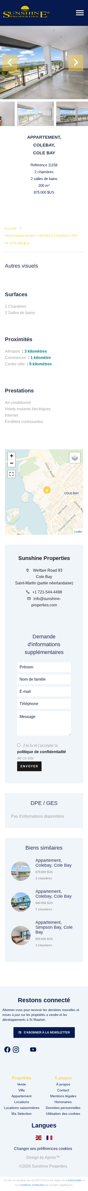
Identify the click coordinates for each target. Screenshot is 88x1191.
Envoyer (29, 766)
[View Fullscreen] (11, 474)
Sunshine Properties (44, 558)
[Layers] (74, 457)
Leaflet (78, 531)
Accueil (10, 228)
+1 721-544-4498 (47, 592)
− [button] (11, 463)
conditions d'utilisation (32, 1184)
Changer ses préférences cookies (43, 1149)
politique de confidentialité (41, 752)
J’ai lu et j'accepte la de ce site (41, 751)
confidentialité (74, 1180)
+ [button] (11, 456)
